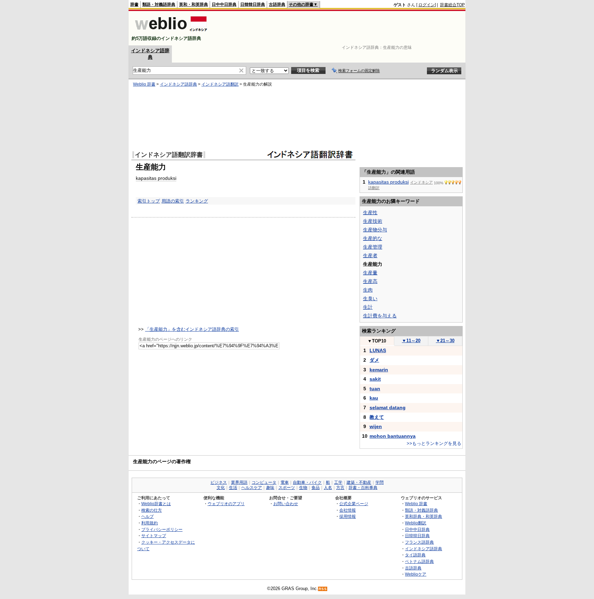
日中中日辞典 (224, 4)
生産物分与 (375, 229)
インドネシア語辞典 (178, 84)
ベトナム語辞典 (419, 561)
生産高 (370, 281)
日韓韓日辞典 (252, 4)
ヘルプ (147, 516)
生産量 (370, 272)
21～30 (445, 340)
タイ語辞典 (415, 555)
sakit (375, 379)
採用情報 (347, 516)
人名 (328, 488)
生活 (233, 488)
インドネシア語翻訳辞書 (169, 154)
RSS (323, 589)
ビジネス (218, 482)
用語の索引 (173, 201)
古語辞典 (277, 4)
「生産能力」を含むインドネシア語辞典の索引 (192, 329)
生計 (368, 307)
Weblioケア (415, 574)
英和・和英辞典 (193, 4)
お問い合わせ (285, 503)
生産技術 (372, 221)
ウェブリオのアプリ (226, 503)
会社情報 (347, 510)
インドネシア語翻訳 (220, 84)
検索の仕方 (151, 510)
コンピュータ (264, 482)
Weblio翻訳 (415, 523)
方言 (340, 488)
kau (374, 398)
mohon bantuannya (393, 436)
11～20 (411, 340)
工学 (338, 482)
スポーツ (286, 488)
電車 (284, 482)
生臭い (370, 298)
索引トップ (149, 201)
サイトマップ (153, 535)
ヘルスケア (251, 488)
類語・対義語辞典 (158, 4)
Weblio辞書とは (156, 503)
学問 (379, 482)
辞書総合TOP (452, 4)
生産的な (372, 238)
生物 (303, 488)
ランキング (197, 201)
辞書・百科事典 (363, 488)
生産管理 (372, 247)
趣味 (270, 488)
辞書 (134, 4)
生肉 (368, 290)
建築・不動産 (358, 482)
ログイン (426, 4)
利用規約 (149, 523)
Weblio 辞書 (144, 84)
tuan (375, 388)
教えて (377, 417)
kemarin (379, 369)
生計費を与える (380, 315)
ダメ (374, 360)
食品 (315, 488)
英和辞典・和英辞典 (423, 516)
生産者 (370, 255)
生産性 (370, 212)
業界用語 (239, 482)
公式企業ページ (353, 503)
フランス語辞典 (419, 542)
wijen (376, 426)
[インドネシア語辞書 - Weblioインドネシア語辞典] (170, 32)
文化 (221, 488)
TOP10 (376, 341)
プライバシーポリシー (162, 529)
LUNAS (378, 350)
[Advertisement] (339, 28)
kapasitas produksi (156, 178)
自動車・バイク (307, 482)
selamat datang (388, 407)
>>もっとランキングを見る (434, 443)
